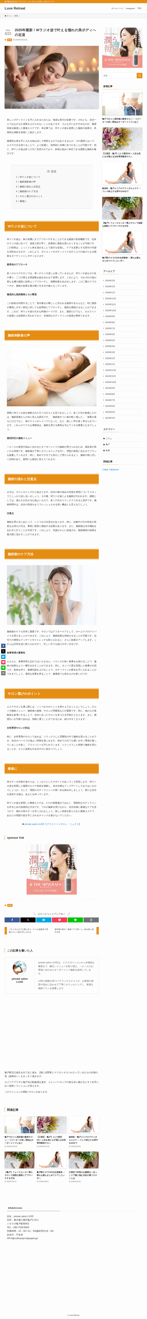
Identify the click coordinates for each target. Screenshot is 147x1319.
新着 (9, 40)
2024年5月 (110, 412)
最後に (23, 201)
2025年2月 (110, 358)
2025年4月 (110, 346)
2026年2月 (110, 286)
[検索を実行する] (139, 75)
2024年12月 (110, 370)
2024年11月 (110, 376)
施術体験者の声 (28, 182)
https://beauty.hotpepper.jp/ (24, 1238)
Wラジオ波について (30, 177)
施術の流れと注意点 (30, 186)
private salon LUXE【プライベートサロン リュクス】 (53, 824)
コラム (109, 438)
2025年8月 (110, 322)
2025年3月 (110, 352)
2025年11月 (110, 304)
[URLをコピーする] (91, 919)
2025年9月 (110, 316)
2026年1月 (110, 292)
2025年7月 (110, 328)
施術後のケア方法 (29, 191)
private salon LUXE (20, 980)
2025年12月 (110, 298)
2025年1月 (110, 364)
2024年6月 (110, 406)
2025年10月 (110, 310)
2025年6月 (110, 334)
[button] (12, 919)
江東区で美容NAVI (110, 470)
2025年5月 (110, 340)
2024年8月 (110, 394)
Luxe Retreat (15, 8)
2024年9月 (110, 388)
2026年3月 (110, 280)
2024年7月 (110, 400)
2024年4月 (110, 418)
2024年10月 (110, 382)
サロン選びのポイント (31, 196)
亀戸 (108, 444)
